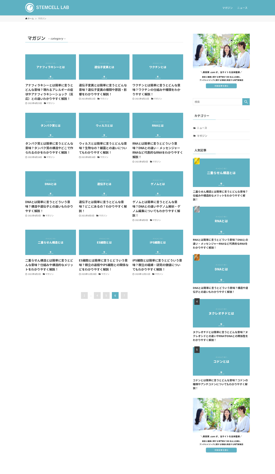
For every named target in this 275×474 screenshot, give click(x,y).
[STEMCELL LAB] (47, 7)
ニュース (202, 128)
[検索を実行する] (246, 101)
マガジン (202, 136)
